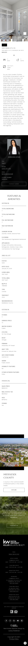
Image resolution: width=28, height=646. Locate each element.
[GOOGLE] (21, 620)
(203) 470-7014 (6, 168)
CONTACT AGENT (14, 184)
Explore (14, 490)
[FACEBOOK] (6, 620)
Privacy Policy (14, 639)
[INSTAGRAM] (10, 620)
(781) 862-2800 (14, 599)
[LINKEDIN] (14, 620)
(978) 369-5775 (14, 591)
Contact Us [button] (14, 525)
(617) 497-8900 (14, 583)
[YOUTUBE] (17, 620)
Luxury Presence (14, 630)
